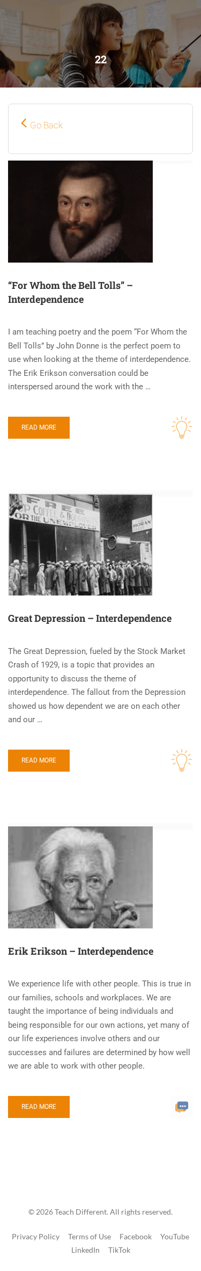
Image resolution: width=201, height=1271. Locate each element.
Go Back (46, 125)
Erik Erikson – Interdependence (80, 951)
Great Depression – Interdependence (90, 618)
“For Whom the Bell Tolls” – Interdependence (70, 292)
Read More (38, 427)
